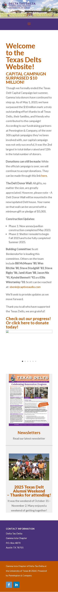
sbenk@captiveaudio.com (25, 287)
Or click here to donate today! (27, 324)
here (44, 175)
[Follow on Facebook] (9, 585)
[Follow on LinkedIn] (16, 585)
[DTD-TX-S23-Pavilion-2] (29, 332)
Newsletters (29, 432)
